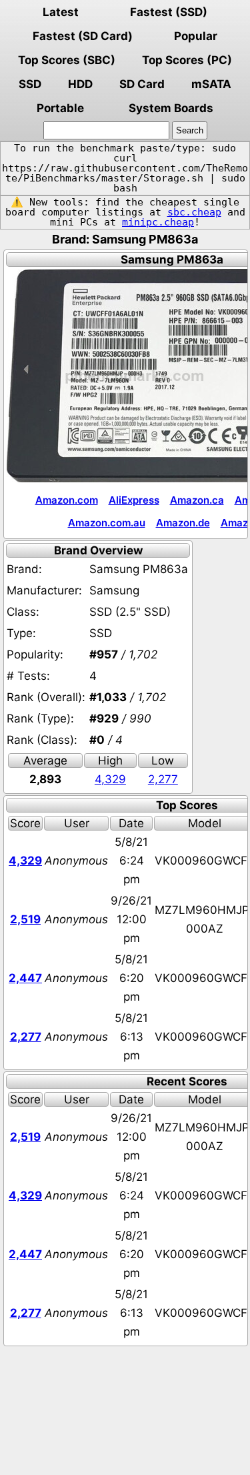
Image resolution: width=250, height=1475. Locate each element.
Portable (60, 108)
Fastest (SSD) (168, 12)
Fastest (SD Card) (83, 36)
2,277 (163, 779)
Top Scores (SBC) (66, 60)
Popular (195, 36)
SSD (30, 84)
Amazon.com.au (106, 522)
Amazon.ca (197, 500)
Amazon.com (66, 500)
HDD (80, 84)
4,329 (110, 779)
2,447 (25, 978)
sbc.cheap (194, 212)
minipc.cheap (158, 222)
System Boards (171, 108)
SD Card (142, 84)
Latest (61, 12)
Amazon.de (183, 522)
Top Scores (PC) (187, 60)
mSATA (211, 84)
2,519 (25, 919)
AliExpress (134, 500)
